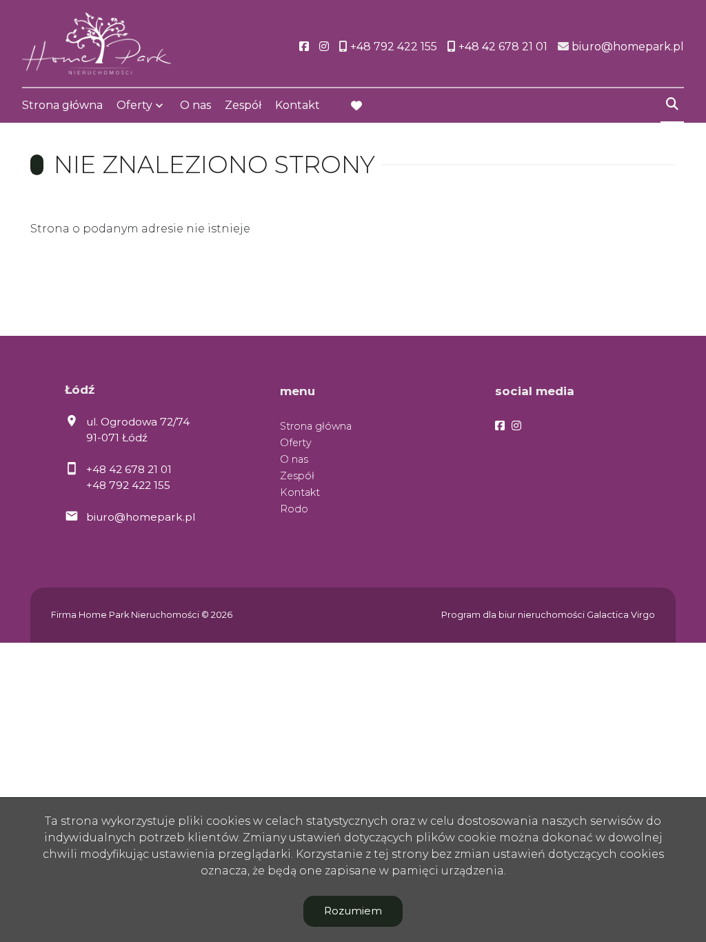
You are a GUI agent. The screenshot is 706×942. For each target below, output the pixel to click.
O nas (195, 105)
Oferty (134, 105)
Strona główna (62, 105)
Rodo (294, 509)
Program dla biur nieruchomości (514, 615)
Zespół (243, 105)
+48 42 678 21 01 (129, 469)
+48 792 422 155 (128, 485)
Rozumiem (353, 910)
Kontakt (297, 105)
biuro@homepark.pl (140, 516)
